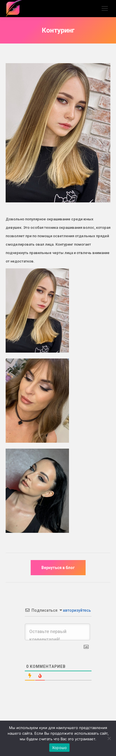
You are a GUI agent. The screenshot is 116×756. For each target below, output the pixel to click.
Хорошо (59, 747)
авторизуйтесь (76, 610)
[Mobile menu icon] (104, 8)
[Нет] (109, 738)
